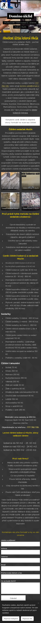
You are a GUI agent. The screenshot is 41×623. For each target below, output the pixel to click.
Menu (38, 5)
